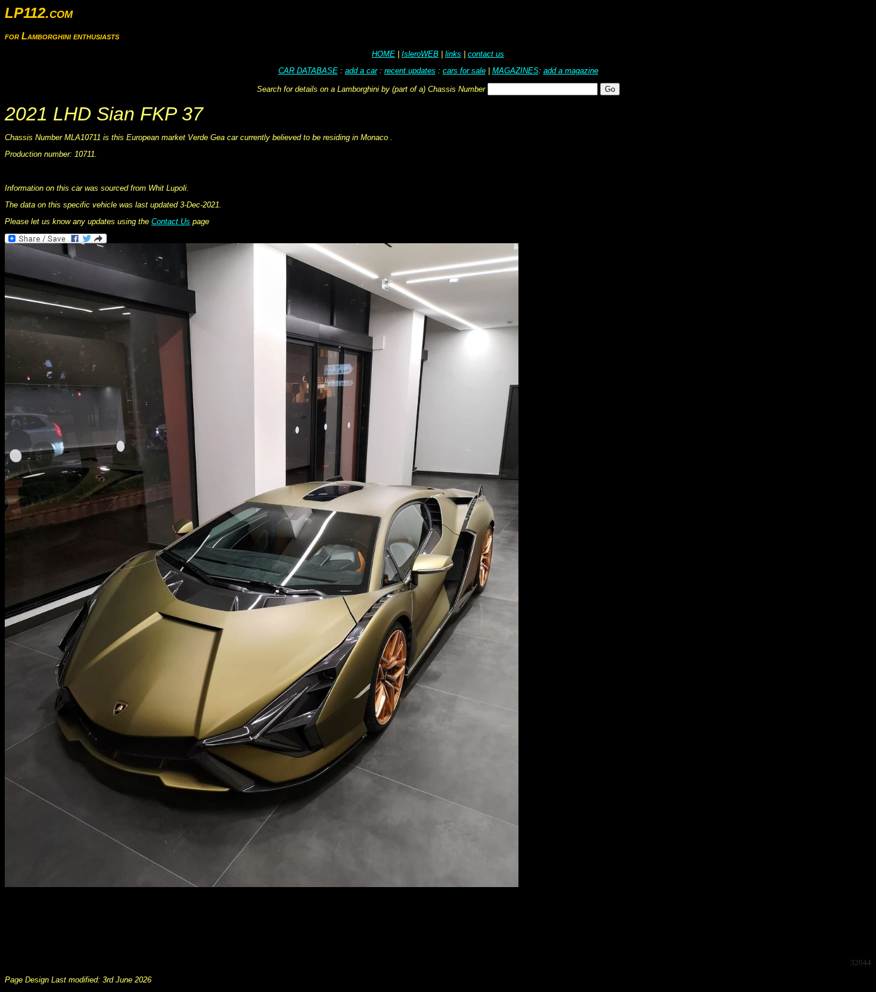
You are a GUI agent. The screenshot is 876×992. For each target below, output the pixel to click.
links (453, 53)
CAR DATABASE (308, 70)
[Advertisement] (222, 921)
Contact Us (170, 221)
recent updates (410, 70)
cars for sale (464, 70)
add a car (361, 70)
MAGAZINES (515, 70)
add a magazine (570, 70)
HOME (383, 53)
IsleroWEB (420, 53)
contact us (486, 53)
